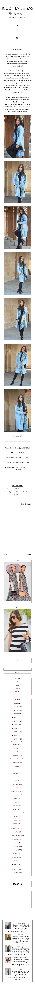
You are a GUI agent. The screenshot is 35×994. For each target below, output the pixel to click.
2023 (16, 710)
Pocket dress (17, 798)
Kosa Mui (18, 453)
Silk (17, 752)
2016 (16, 735)
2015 (16, 739)
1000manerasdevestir (21, 492)
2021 (16, 717)
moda (17, 685)
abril (16, 853)
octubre (16, 832)
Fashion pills (21, 923)
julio (16, 843)
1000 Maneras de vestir (21, 489)
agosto (16, 839)
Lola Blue (14, 457)
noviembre (16, 828)
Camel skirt (17, 744)
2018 (16, 728)
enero (16, 864)
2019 (16, 724)
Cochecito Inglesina (20, 957)
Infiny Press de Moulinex (17, 759)
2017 (16, 732)
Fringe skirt (17, 809)
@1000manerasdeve (20, 495)
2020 (16, 721)
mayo (16, 850)
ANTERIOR (29, 554)
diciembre (16, 742)
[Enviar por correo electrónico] (22, 42)
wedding (17, 691)
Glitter (17, 766)
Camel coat (17, 820)
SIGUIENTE (6, 554)
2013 (16, 872)
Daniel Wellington (17, 777)
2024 (16, 706)
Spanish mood (17, 795)
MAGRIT (17, 788)
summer (17, 688)
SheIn (17, 802)
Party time (17, 823)
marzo (16, 857)
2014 (16, 869)
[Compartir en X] (16, 42)
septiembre (16, 835)
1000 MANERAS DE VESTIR (17, 11)
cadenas (21, 934)
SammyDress (14, 448)
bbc (17, 682)
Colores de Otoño (17, 92)
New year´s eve (17, 755)
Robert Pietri (21, 946)
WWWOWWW (17, 806)
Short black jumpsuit (17, 813)
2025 (16, 703)
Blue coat (17, 780)
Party (21, 969)
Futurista (17, 770)
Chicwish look (17, 784)
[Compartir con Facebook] (13, 42)
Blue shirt (17, 816)
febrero (16, 861)
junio (16, 846)
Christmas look (17, 762)
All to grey (17, 748)
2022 (16, 714)
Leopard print (17, 773)
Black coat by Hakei (17, 791)
